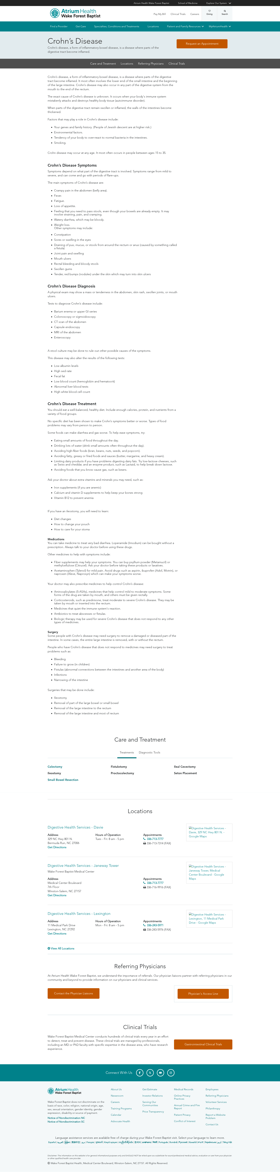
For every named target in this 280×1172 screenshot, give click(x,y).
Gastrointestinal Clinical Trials (203, 1044)
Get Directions (57, 847)
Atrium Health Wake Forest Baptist (151, 3)
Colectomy (55, 767)
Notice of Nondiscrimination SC (66, 1121)
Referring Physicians (151, 63)
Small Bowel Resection (63, 780)
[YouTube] (160, 1072)
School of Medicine (188, 3)
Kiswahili (193, 1142)
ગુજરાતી (99, 1142)
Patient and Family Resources (183, 26)
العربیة (60, 1142)
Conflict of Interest (184, 1121)
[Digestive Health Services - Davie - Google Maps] (209, 832)
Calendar (116, 1114)
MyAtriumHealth (218, 26)
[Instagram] (171, 1072)
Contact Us (212, 1124)
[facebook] (139, 1072)
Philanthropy (213, 1108)
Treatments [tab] (127, 752)
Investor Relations (152, 1095)
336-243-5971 (155, 925)
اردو (219, 1142)
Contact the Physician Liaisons (73, 993)
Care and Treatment (103, 63)
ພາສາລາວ (146, 1142)
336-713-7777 (155, 839)
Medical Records (183, 1089)
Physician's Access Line (203, 993)
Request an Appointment (202, 43)
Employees (212, 1089)
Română (173, 1142)
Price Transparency (153, 1111)
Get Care (81, 26)
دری (83, 1142)
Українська (210, 1142)
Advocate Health (120, 1121)
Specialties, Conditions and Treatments (116, 26)
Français (90, 1142)
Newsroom (117, 1095)
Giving (209, 14)
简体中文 (76, 1142)
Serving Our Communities (150, 1103)
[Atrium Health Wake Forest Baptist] (75, 13)
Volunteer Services (216, 1102)
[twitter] (150, 1072)
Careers (194, 14)
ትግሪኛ (200, 1142)
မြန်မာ (67, 1142)
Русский (183, 1142)
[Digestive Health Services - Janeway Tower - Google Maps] (209, 873)
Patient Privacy (182, 1114)
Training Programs (121, 1108)
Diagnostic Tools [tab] (149, 752)
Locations (153, 26)
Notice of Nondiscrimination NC (66, 1117)
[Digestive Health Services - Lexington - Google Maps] (209, 919)
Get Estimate (149, 1089)
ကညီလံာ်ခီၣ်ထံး (126, 1142)
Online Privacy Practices (182, 1097)
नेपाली (155, 1142)
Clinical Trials (178, 14)
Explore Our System (216, 3)
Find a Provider (58, 26)
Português (163, 1142)
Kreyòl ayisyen (110, 1142)
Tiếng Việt (227, 1142)
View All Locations (62, 948)
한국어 (137, 1142)
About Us (116, 1089)
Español (52, 1142)
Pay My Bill (160, 14)
